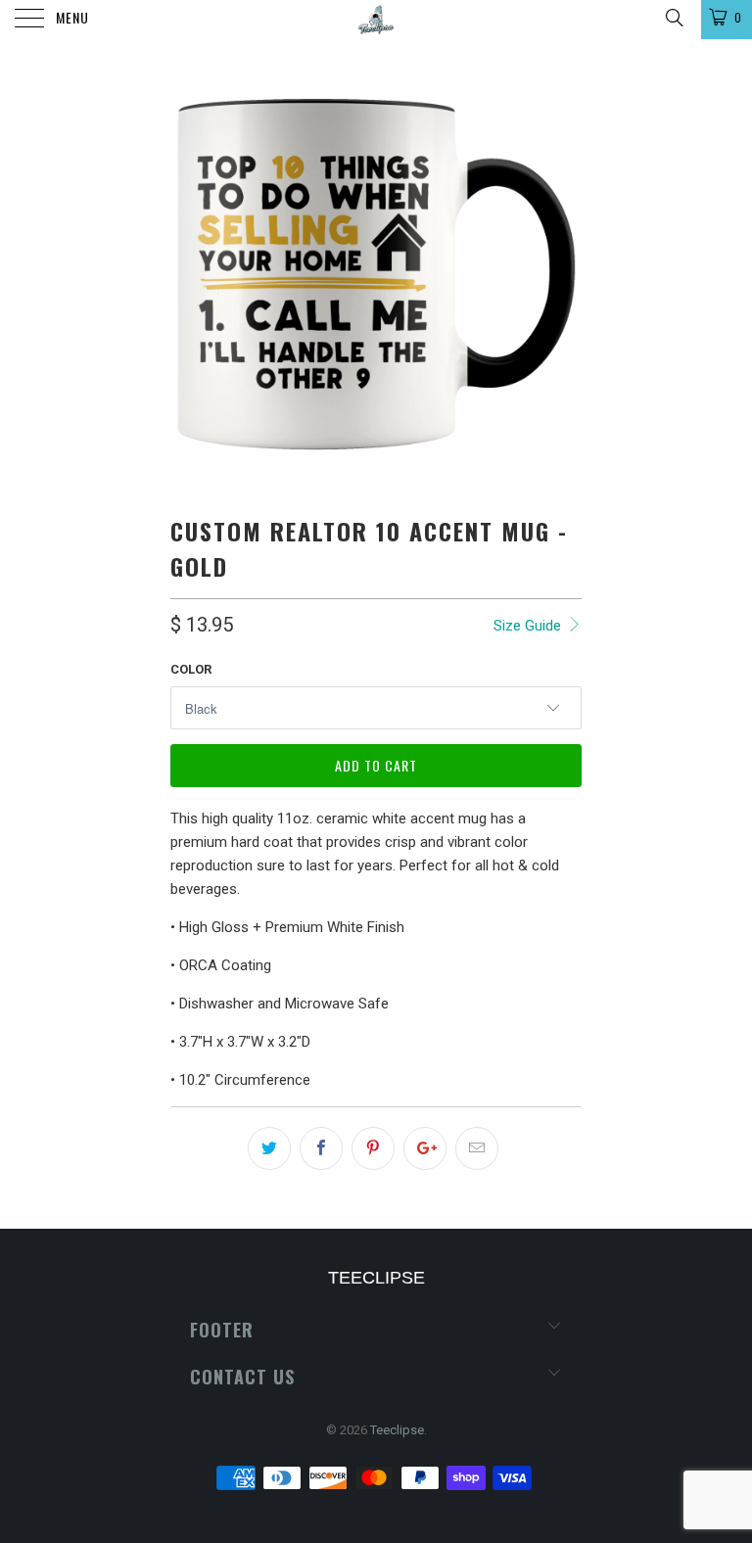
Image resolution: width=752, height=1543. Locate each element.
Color (191, 669)
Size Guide (529, 625)
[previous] (191, 274)
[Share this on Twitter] (269, 1148)
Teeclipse (397, 1430)
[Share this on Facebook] (321, 1148)
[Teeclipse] (376, 19)
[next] (560, 274)
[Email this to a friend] (476, 1148)
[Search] (673, 17)
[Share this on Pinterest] (373, 1148)
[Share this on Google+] (424, 1148)
